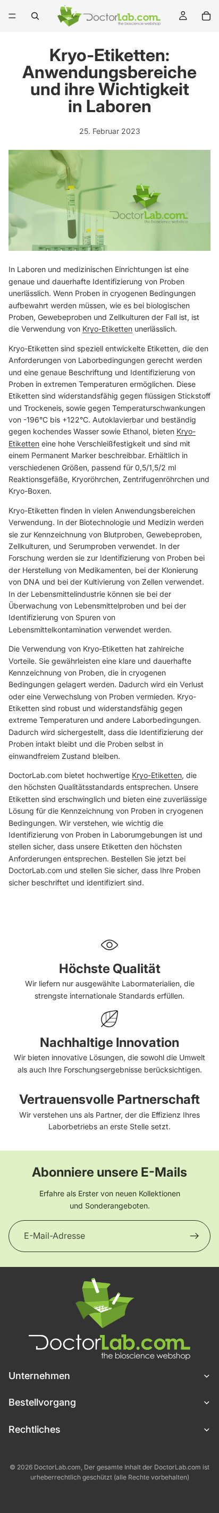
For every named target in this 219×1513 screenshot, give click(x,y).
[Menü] (12, 16)
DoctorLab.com (57, 1467)
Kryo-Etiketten (107, 328)
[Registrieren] (194, 1236)
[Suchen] (35, 16)
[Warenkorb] (206, 16)
